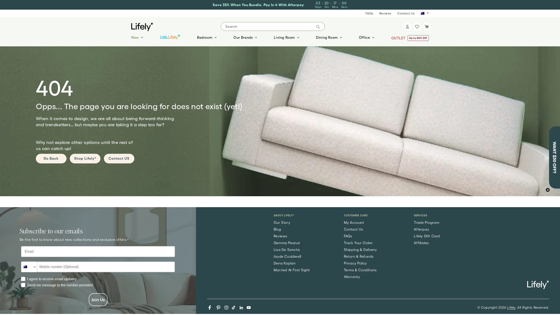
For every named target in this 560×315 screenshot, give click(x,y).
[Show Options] (374, 176)
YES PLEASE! (335, 196)
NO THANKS (335, 214)
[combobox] (333, 176)
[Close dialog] (384, 81)
